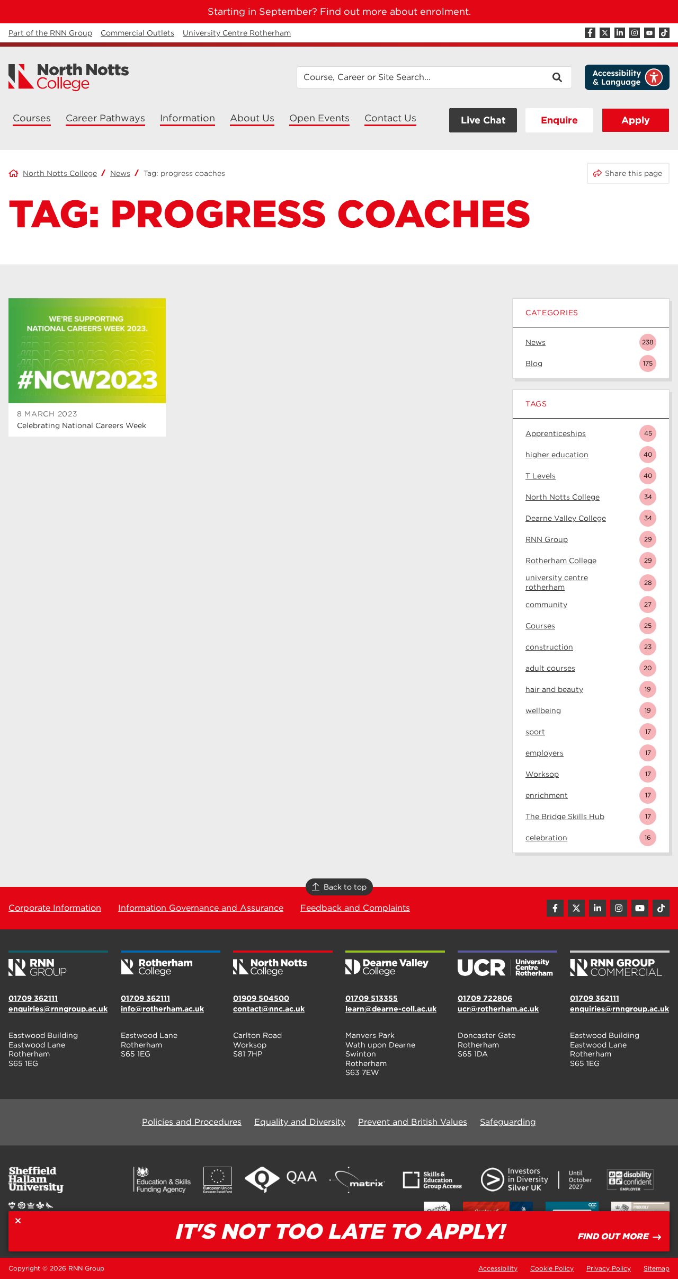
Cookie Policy (552, 1268)
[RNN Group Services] (620, 964)
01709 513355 (371, 998)
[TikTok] (664, 33)
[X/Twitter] (605, 33)
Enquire (559, 120)
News (120, 173)
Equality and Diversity (299, 1122)
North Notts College (60, 173)
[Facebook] (590, 33)
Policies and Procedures (192, 1122)
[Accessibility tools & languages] (627, 77)
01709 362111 (33, 998)
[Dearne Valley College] (395, 964)
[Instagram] (634, 33)
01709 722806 (485, 998)
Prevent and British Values (412, 1122)
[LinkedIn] (619, 33)
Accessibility (498, 1268)
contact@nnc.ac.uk (269, 1009)
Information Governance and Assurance (200, 908)
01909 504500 (261, 998)
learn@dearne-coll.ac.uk (390, 1009)
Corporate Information (54, 908)
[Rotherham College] (170, 964)
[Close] (18, 1220)
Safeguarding (508, 1122)
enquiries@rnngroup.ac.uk (58, 1009)
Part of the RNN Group (50, 33)
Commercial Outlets (137, 33)
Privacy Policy (608, 1268)
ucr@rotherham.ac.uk (498, 1009)
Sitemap (657, 1268)
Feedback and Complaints (355, 908)
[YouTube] (649, 33)
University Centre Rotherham (237, 33)
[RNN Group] (58, 964)
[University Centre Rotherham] (507, 964)
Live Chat (483, 120)
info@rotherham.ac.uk (162, 1009)
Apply (635, 120)
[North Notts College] (68, 77)
